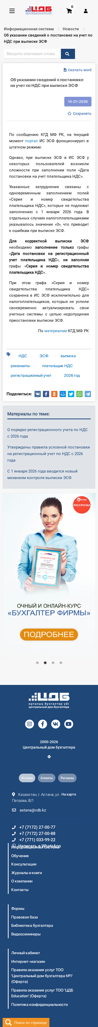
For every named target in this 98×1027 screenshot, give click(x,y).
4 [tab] (61, 663)
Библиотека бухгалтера (32, 925)
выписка (68, 356)
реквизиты (20, 365)
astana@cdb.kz (32, 810)
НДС (23, 356)
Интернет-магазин (28, 961)
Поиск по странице (30, 1022)
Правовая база (24, 917)
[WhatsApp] (79, 394)
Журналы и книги (26, 872)
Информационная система (35, 847)
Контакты (19, 889)
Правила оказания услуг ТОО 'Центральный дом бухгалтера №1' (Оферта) (42, 976)
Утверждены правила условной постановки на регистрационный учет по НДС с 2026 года (48, 454)
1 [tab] (37, 663)
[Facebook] (46, 394)
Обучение (20, 855)
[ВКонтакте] (37, 394)
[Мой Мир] (63, 394)
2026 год (72, 375)
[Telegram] (88, 394)
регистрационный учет (31, 375)
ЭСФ (43, 356)
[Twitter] (71, 394)
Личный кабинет (25, 953)
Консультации (23, 864)
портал (31, 141)
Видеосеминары (26, 934)
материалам (55, 331)
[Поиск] (68, 54)
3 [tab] (53, 663)
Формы (17, 908)
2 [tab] (45, 663)
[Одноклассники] (54, 394)
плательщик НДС (57, 365)
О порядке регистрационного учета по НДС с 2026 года (47, 433)
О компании (21, 881)
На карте (68, 794)
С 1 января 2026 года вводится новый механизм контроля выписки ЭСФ (42, 474)
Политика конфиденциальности (39, 1004)
